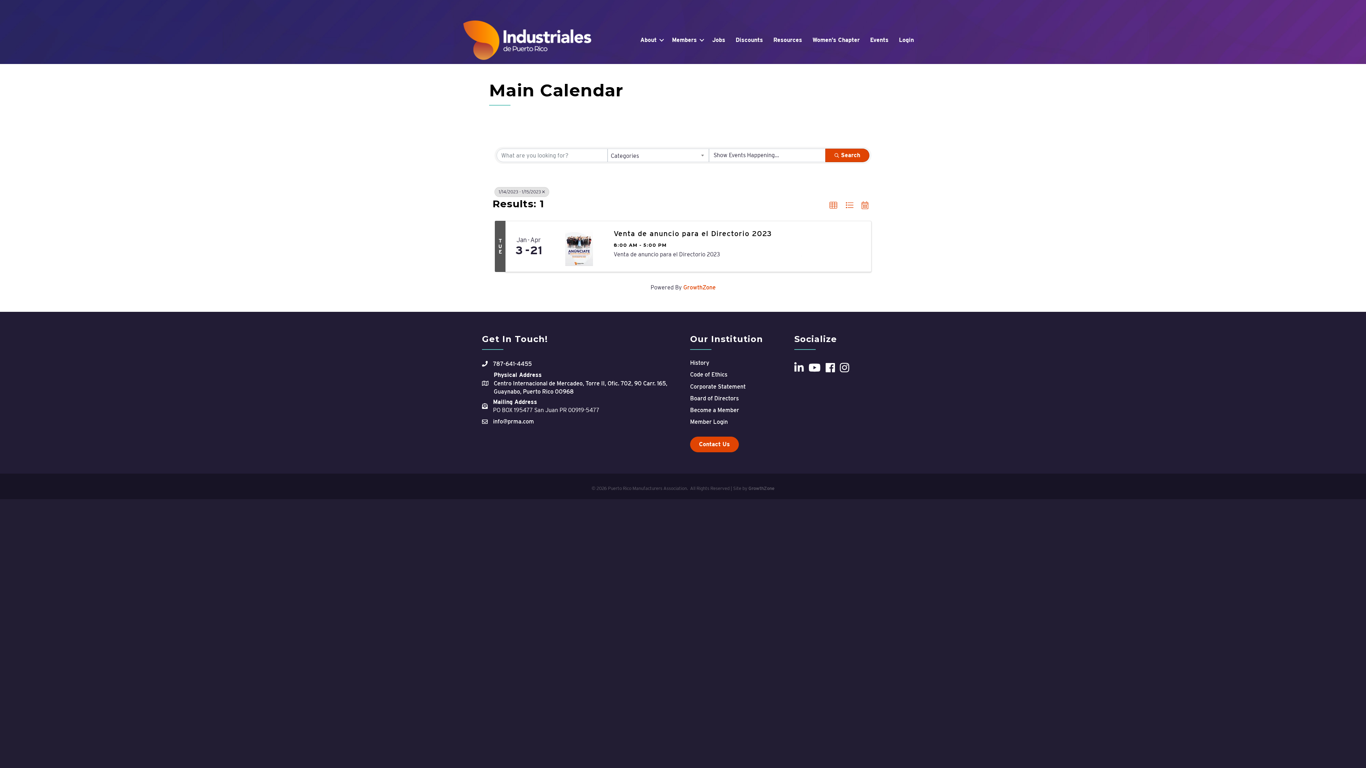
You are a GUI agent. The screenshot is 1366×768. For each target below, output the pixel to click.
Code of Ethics (708, 374)
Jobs (718, 40)
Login (906, 40)
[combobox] (658, 155)
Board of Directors (714, 398)
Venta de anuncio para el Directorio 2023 (693, 233)
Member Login (709, 421)
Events (879, 40)
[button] (833, 205)
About (648, 40)
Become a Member (714, 410)
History (699, 362)
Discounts (749, 40)
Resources (787, 40)
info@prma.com (513, 421)
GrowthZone (699, 287)
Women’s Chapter (836, 40)
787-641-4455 (512, 364)
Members (684, 40)
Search (850, 155)
